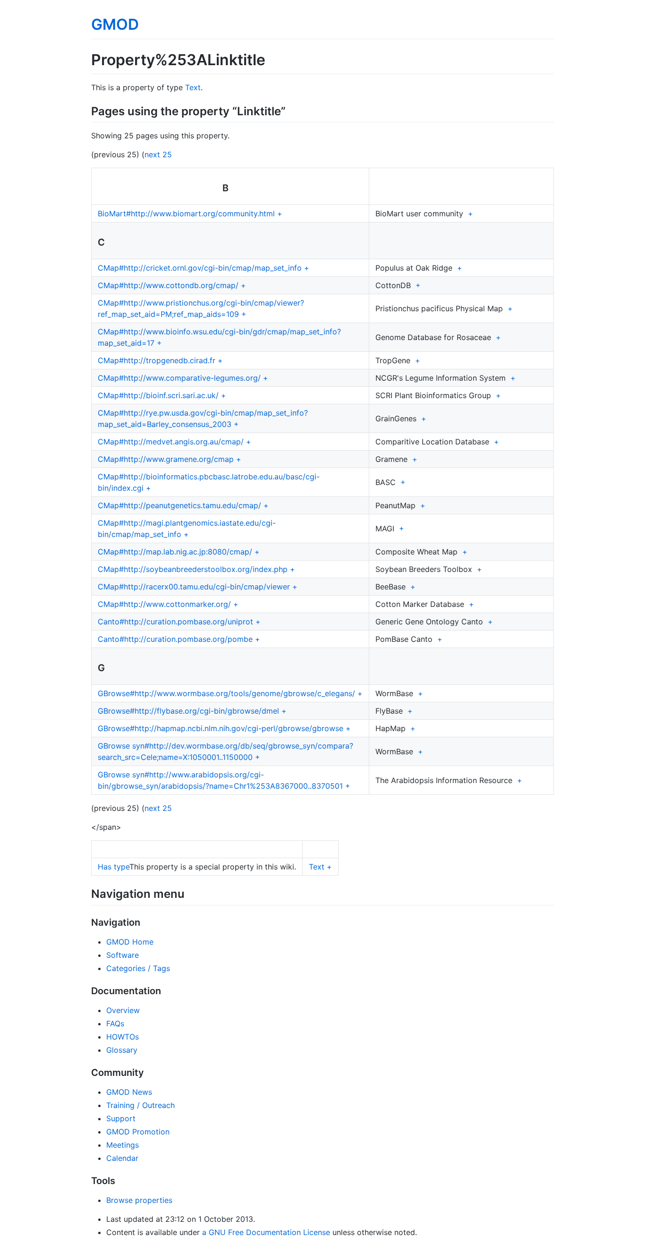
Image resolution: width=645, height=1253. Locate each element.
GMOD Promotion (138, 1131)
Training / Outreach (140, 1105)
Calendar (122, 1158)
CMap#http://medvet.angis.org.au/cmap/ (171, 441)
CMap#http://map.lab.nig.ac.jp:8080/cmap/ (175, 551)
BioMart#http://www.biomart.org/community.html (186, 213)
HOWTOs (122, 1036)
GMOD (115, 24)
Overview (123, 1010)
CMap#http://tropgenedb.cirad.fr (156, 360)
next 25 (158, 154)
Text (193, 87)
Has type (113, 866)
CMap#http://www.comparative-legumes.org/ (179, 378)
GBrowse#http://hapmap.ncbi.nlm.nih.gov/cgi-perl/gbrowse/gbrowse (220, 728)
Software (122, 955)
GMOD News (129, 1092)
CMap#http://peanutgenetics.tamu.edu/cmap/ (179, 505)
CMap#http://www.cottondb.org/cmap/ (168, 285)
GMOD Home (129, 941)
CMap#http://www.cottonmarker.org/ (164, 604)
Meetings (122, 1145)
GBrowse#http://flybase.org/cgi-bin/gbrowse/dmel (188, 711)
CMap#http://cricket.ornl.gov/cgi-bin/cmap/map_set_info (200, 268)
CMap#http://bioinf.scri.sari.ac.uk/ (158, 395)
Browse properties (139, 1200)
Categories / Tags (138, 968)
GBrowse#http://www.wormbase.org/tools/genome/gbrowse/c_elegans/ (226, 693)
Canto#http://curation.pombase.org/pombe (175, 639)
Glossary (121, 1050)
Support (121, 1118)
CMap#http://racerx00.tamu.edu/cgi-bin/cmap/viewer (194, 586)
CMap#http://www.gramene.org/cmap (166, 459)
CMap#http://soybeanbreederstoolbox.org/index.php (193, 569)
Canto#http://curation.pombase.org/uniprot (175, 621)
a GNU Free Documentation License (266, 1232)
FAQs (115, 1023)
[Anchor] (291, 110)
